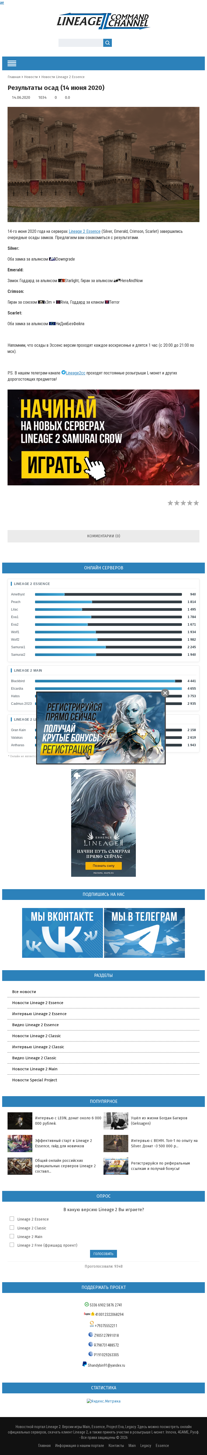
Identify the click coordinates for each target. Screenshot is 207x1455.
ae (2, 2)
